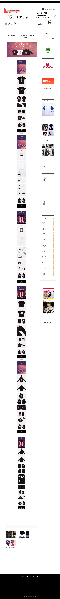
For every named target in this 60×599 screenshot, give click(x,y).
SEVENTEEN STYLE (44, 263)
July (44, 182)
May (44, 184)
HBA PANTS (43, 238)
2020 (43, 179)
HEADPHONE (44, 240)
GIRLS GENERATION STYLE (45, 235)
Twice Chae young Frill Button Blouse (48, 198)
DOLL (42, 230)
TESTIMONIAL (44, 166)
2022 (43, 177)
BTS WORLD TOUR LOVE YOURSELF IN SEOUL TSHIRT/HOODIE (48, 189)
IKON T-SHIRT (44, 241)
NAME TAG (43, 255)
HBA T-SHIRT (43, 239)
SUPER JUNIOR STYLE (45, 272)
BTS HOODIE (9, 515)
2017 (43, 203)
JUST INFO (43, 246)
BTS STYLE (13, 515)
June (44, 183)
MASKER (43, 252)
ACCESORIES (43, 222)
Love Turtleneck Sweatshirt (47, 194)
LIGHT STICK (43, 251)
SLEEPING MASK (44, 268)
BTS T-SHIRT (18, 515)
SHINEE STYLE (44, 264)
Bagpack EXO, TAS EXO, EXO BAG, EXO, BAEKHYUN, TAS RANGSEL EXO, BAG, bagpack (48, 300)
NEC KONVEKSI (44, 167)
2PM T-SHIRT (43, 219)
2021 (43, 178)
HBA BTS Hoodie (45, 313)
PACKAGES (43, 165)
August (45, 181)
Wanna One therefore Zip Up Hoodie (48, 191)
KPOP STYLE (43, 250)
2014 (43, 206)
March (44, 185)
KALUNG (43, 247)
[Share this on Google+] (14, 517)
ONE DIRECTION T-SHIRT (45, 256)
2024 (43, 176)
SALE (42, 262)
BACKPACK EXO (44, 224)
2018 (43, 202)
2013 (43, 207)
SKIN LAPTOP (44, 266)
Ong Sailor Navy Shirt (46, 197)
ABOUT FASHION (44, 221)
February (45, 186)
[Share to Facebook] (9, 517)
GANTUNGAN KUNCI (45, 234)
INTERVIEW (43, 244)
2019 (43, 180)
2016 (43, 204)
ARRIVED (43, 223)
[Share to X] (12, 517)
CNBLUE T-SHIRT (44, 229)
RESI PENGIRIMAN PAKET (45, 261)
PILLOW (43, 257)
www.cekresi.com (44, 95)
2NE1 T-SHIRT (44, 218)
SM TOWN (43, 269)
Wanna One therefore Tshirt (47, 190)
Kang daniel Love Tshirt (46, 193)
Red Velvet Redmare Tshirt (47, 195)
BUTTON (43, 228)
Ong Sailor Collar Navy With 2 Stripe (48, 196)
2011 (43, 209)
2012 (43, 208)
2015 (43, 205)
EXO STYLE (43, 233)
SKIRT (43, 267)
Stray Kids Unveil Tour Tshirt (47, 192)
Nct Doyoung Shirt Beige (46, 199)
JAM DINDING (44, 245)
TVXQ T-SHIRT (44, 275)
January (45, 187)
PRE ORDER (43, 258)
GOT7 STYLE (43, 236)
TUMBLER (43, 274)
